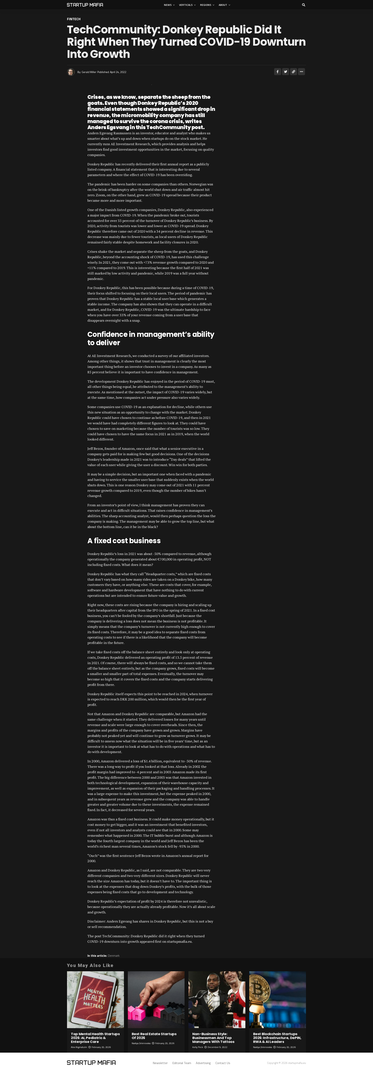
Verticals (186, 5)
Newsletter (160, 1063)
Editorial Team (181, 1063)
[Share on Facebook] (277, 71)
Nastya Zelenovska (141, 1043)
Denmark (113, 955)
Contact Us (222, 1063)
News (168, 5)
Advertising (203, 1063)
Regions (205, 5)
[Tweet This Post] (285, 71)
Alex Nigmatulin (79, 1047)
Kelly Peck (197, 1047)
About (223, 5)
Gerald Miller (89, 72)
